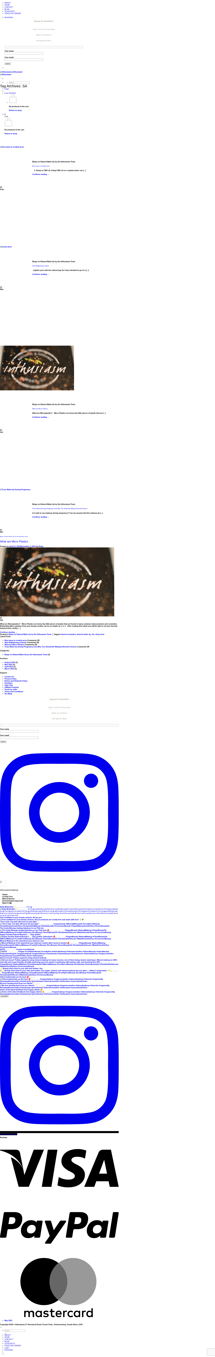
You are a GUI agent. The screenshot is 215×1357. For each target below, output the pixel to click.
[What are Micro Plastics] (37, 390)
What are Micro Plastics (40, 409)
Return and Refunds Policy (15, 681)
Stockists (8, 683)
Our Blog (8, 694)
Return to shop (15, 110)
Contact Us (9, 677)
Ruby (41, 546)
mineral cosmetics (68, 634)
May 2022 (8, 664)
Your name (9, 51)
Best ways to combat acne (41, 166)
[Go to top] (1, 1327)
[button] (8, 17)
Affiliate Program (11, 687)
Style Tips (8, 685)
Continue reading (40, 174)
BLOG (6, 9)
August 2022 (9, 662)
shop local (99, 634)
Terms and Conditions (13, 692)
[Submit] (5, 1333)
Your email (8, 57)
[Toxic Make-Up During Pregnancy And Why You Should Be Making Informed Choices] (15, 490)
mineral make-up (84, 634)
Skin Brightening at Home (40, 266)
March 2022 (9, 669)
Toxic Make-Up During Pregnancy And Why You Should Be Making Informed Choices (59, 508)
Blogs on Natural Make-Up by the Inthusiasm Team (14, 536)
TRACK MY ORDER (12, 13)
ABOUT (7, 3)
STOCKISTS (9, 11)
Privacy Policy (10, 679)
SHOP (7, 5)
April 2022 (8, 667)
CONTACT (8, 7)
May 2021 (8, 1320)
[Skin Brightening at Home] (6, 247)
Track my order (10, 689)
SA (93, 634)
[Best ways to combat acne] (12, 147)
